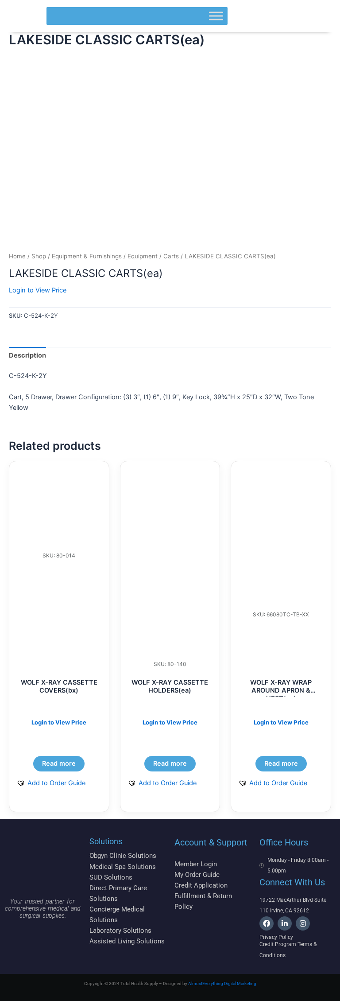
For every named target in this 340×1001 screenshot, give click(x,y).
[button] (50, 783)
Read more (59, 763)
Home (17, 256)
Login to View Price (37, 290)
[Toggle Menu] (216, 16)
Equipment (143, 256)
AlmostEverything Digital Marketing (222, 983)
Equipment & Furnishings (87, 256)
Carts (171, 256)
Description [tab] (27, 355)
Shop (38, 256)
